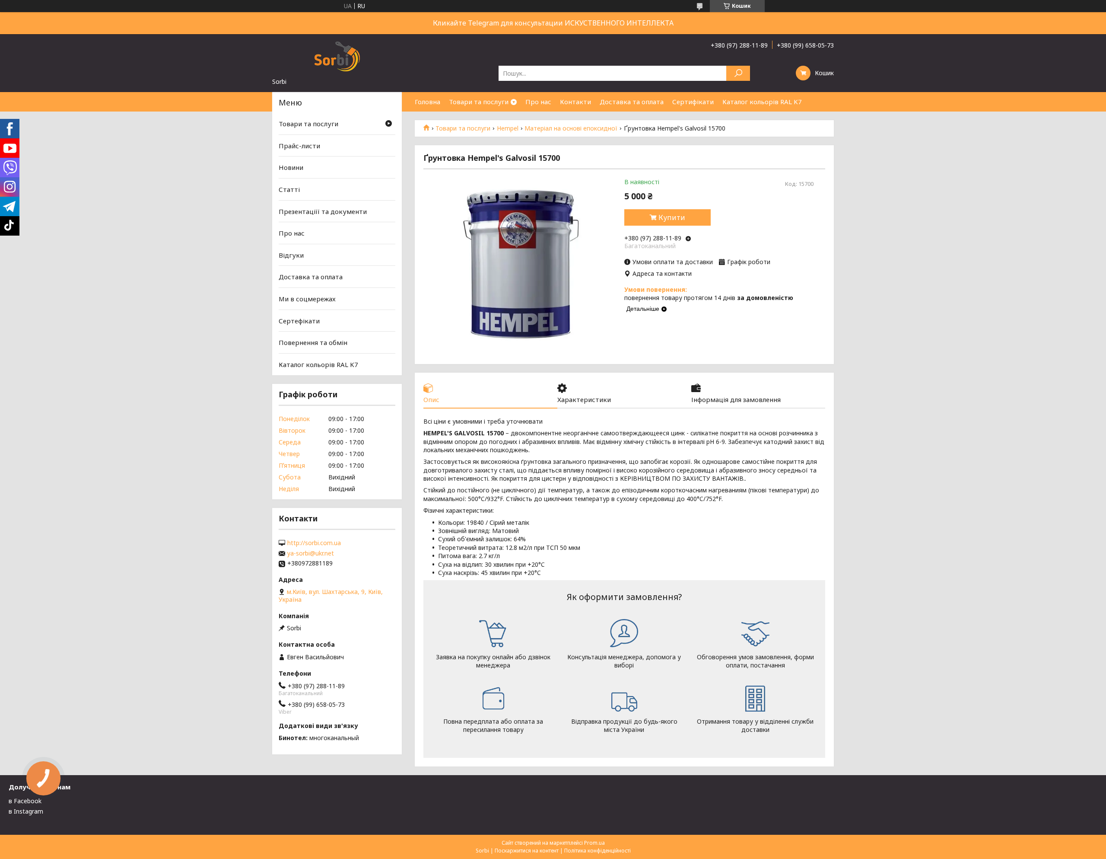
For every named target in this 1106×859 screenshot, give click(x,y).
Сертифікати (693, 101)
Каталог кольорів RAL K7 (762, 101)
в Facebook (25, 801)
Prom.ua (594, 842)
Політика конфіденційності (597, 850)
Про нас (538, 101)
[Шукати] (738, 73)
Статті (289, 189)
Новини (291, 167)
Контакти (575, 101)
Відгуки (291, 255)
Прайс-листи (299, 145)
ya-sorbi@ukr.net (310, 553)
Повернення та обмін (313, 342)
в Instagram (26, 811)
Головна (427, 101)
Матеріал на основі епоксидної (570, 128)
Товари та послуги (479, 101)
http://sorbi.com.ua (314, 543)
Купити (671, 217)
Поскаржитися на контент (527, 850)
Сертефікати (299, 320)
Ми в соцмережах (307, 298)
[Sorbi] (337, 56)
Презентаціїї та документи (323, 211)
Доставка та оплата (632, 101)
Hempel (507, 128)
